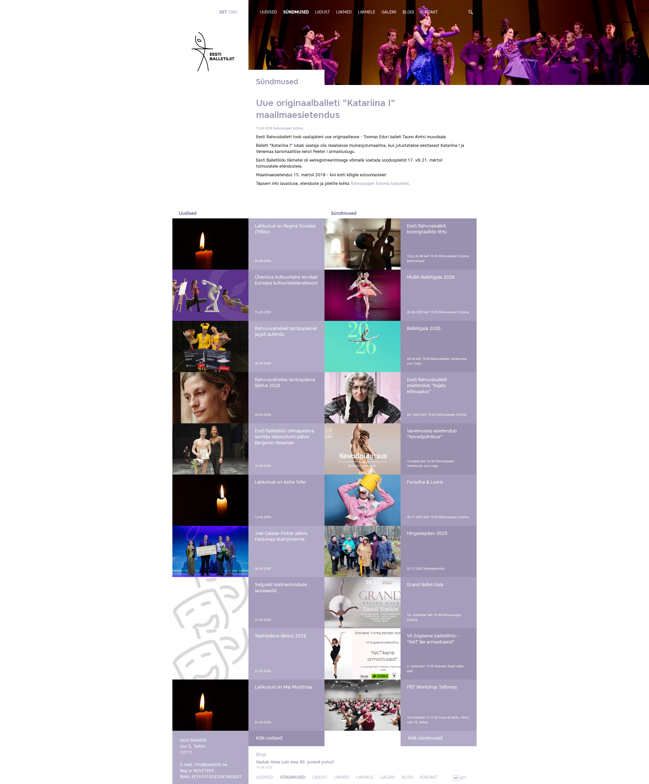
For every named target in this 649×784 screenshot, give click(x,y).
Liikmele (366, 12)
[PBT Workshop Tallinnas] (362, 705)
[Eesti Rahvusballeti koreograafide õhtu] (362, 244)
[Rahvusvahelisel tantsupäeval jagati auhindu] (210, 346)
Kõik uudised (269, 738)
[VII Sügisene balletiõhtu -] (362, 654)
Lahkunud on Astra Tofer (281, 482)
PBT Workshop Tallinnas (432, 687)
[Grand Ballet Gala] (362, 602)
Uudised (268, 12)
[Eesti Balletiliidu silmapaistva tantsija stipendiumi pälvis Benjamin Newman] (210, 449)
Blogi (408, 12)
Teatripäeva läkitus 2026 (280, 636)
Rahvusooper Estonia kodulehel (379, 184)
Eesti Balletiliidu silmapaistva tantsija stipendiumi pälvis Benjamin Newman (284, 437)
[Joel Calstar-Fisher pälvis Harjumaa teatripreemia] (210, 551)
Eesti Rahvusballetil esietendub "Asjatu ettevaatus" (427, 386)
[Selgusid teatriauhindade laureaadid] (210, 602)
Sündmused (296, 12)
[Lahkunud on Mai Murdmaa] (210, 705)
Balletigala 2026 (424, 328)
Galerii (389, 12)
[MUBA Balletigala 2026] (362, 295)
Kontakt (429, 12)
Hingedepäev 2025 (427, 533)
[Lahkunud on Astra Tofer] (210, 500)
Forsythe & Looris (425, 482)
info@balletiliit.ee (210, 765)
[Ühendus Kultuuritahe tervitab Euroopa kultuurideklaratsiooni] (210, 295)
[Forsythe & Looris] (362, 500)
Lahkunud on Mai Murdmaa (283, 687)
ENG (233, 12)
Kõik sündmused (425, 738)
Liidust (322, 12)
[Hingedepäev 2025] (362, 551)
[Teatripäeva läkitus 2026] (210, 654)
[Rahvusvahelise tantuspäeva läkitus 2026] (210, 397)
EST (223, 12)
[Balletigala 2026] (362, 346)
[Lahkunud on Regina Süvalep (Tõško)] (210, 244)
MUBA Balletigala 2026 (431, 277)
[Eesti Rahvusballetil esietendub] (362, 397)
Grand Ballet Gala (425, 585)
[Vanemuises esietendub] (362, 449)
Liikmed (344, 12)
